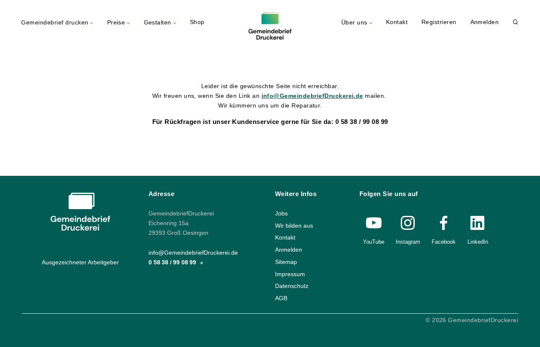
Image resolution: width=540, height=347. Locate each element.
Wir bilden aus (294, 225)
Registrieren (438, 22)
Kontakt (397, 22)
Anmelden (484, 22)
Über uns (354, 22)
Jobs (281, 213)
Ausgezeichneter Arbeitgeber (80, 262)
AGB (281, 298)
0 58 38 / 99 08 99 (173, 262)
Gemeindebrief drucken (54, 22)
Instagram (408, 242)
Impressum (290, 274)
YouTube (373, 242)
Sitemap (286, 261)
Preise (116, 22)
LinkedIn (477, 242)
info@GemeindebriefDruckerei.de (312, 96)
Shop (197, 22)
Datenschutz (291, 286)
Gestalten (157, 22)
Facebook (444, 242)
